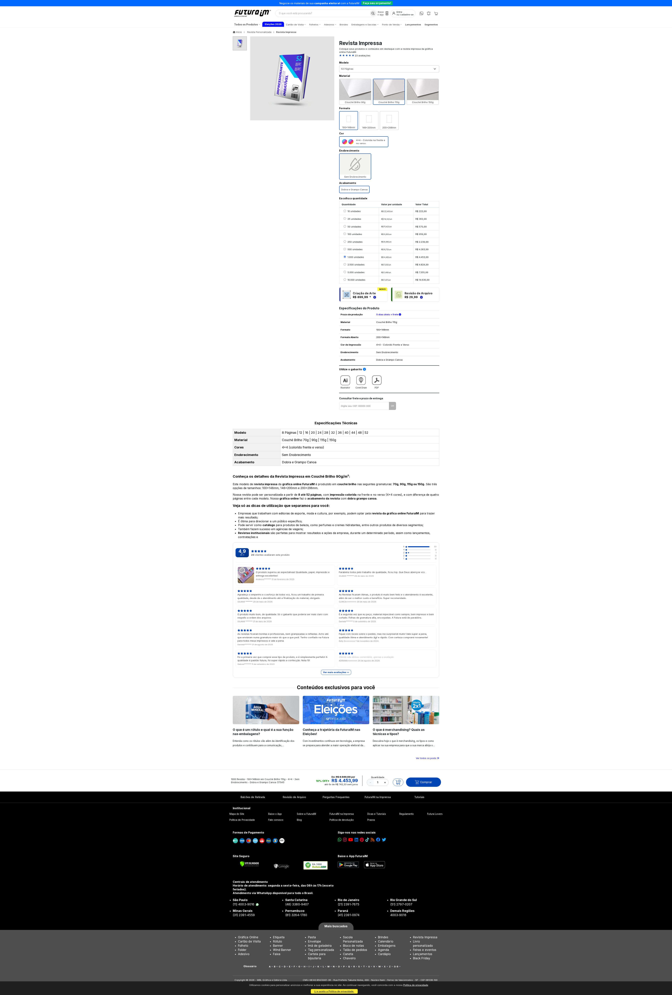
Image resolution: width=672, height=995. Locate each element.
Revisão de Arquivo (294, 797)
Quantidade (377, 777)
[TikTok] (367, 840)
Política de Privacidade (242, 819)
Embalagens (387, 945)
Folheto (243, 945)
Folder (242, 950)
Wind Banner (282, 950)
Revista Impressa (425, 937)
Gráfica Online (248, 937)
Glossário (250, 966)
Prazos (371, 819)
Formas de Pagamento (248, 832)
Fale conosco (275, 819)
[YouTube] (350, 840)
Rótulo (277, 941)
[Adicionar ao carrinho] (398, 782)
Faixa (276, 954)
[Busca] (373, 13)
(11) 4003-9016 (243, 904)
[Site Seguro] (281, 865)
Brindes (383, 937)
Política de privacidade (415, 985)
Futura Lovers (435, 814)
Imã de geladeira (320, 945)
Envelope (314, 941)
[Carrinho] (436, 13)
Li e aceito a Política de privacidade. (334, 991)
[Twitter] (384, 840)
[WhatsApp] (421, 13)
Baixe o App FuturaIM (353, 856)
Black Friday (421, 958)
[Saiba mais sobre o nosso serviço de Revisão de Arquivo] (421, 297)
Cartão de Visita (249, 941)
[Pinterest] (362, 840)
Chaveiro (349, 958)
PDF (377, 387)
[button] (389, 55)
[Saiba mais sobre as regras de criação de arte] (374, 297)
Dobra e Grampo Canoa (354, 189)
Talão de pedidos (355, 950)
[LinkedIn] (356, 840)
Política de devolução (342, 819)
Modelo (344, 62)
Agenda (383, 950)
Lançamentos (422, 954)
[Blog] (372, 840)
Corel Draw (361, 387)
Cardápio (384, 954)
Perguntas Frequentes (336, 797)
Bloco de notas (353, 945)
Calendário (385, 941)
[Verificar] (249, 864)
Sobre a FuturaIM (306, 814)
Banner (278, 945)
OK (392, 405)
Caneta (348, 954)
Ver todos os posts (426, 758)
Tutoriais (419, 797)
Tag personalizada (321, 950)
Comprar (426, 782)
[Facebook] (378, 840)
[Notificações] (428, 13)
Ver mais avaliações (335, 672)
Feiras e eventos (424, 950)
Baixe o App (275, 814)
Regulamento (406, 814)
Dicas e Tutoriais (376, 814)
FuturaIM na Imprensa (378, 797)
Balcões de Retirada (252, 797)
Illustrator (345, 387)
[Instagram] (345, 840)
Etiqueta (279, 937)
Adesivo (243, 954)
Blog (299, 819)
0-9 (396, 966)
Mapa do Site (236, 814)
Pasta (312, 937)
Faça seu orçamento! (377, 3)
